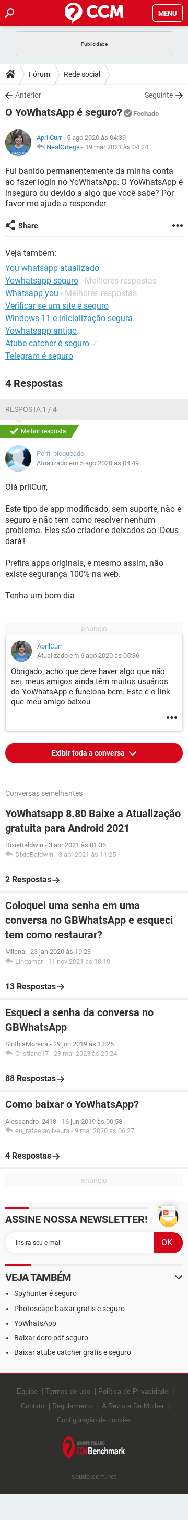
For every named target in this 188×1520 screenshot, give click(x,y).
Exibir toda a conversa (89, 753)
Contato (32, 1406)
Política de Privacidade (133, 1391)
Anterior (28, 95)
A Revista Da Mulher (133, 1406)
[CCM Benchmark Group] (94, 1449)
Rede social (82, 74)
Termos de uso (67, 1391)
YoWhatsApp (35, 1323)
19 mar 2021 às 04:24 (116, 147)
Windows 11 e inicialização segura (69, 318)
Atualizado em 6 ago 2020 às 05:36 (88, 655)
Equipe (27, 1391)
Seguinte (159, 95)
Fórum (39, 74)
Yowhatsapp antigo (41, 331)
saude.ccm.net (94, 1476)
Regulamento (72, 1406)
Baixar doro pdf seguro (51, 1338)
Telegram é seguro (39, 356)
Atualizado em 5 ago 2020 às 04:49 (88, 463)
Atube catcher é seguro (47, 343)
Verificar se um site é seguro (57, 306)
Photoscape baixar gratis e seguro (69, 1308)
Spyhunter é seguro (45, 1293)
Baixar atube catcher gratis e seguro (72, 1352)
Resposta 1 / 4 (31, 409)
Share (28, 225)
